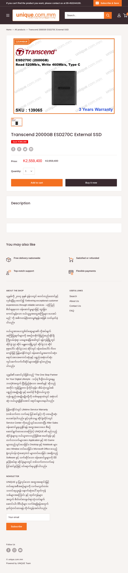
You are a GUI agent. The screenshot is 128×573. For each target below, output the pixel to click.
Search (73, 296)
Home (9, 29)
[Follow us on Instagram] (14, 550)
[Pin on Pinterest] (19, 149)
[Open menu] (7, 15)
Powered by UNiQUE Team (18, 563)
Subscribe (16, 526)
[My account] (119, 15)
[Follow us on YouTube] (20, 550)
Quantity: (16, 171)
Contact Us (75, 306)
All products (20, 29)
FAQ (71, 310)
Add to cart (37, 182)
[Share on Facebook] (13, 149)
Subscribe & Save (110, 3)
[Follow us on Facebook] (8, 550)
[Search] (108, 15)
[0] (125, 15)
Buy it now (91, 182)
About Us (74, 301)
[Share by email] (31, 149)
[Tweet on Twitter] (25, 149)
